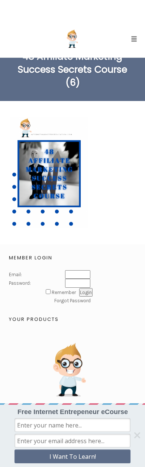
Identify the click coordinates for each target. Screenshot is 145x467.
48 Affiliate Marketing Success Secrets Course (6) (72, 69)
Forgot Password (72, 300)
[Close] (137, 435)
